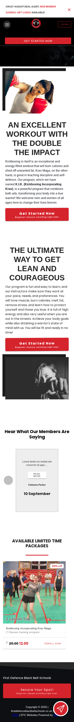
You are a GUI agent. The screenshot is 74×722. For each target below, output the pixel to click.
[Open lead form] (60, 708)
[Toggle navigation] (7, 24)
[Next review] (66, 480)
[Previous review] (8, 480)
